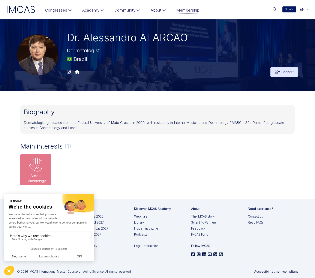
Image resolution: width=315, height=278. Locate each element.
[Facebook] (193, 254)
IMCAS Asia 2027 (89, 234)
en (303, 9)
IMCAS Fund (199, 234)
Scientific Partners (204, 222)
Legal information (146, 246)
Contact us (255, 216)
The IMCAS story (203, 216)
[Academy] (93, 11)
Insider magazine (146, 228)
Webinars (140, 216)
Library (139, 222)
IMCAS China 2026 (90, 216)
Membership (187, 10)
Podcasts (140, 234)
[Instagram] (69, 72)
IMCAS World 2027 (90, 222)
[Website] (77, 72)
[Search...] (274, 9)
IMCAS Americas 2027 (92, 228)
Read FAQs (256, 222)
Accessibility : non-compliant (276, 271)
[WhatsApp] (215, 254)
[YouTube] (210, 254)
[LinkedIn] (204, 254)
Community (124, 10)
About (155, 10)
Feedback (198, 228)
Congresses (56, 10)
